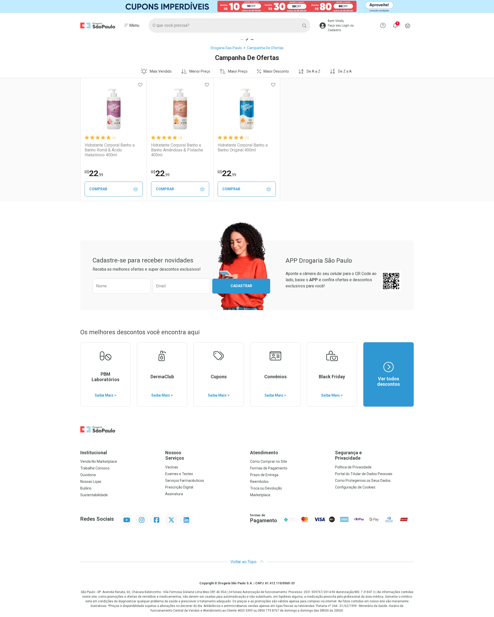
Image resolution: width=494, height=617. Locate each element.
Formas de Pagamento (268, 468)
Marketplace (260, 495)
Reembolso (259, 481)
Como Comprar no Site (268, 461)
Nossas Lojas (90, 481)
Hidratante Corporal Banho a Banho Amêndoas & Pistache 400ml (177, 150)
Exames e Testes (179, 474)
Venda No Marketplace (98, 461)
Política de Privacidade (353, 467)
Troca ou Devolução (266, 488)
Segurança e (348, 455)
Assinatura (174, 494)
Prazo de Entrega (264, 475)
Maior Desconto (276, 71)
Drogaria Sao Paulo (226, 48)
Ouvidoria (88, 475)
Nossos (174, 455)
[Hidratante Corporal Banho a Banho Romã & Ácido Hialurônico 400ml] (113, 109)
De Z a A (345, 71)
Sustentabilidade (94, 495)
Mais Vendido (161, 71)
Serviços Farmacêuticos (184, 480)
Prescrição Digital (179, 487)
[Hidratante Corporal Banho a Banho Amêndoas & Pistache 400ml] (180, 109)
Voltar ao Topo (244, 561)
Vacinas (171, 467)
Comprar (98, 189)
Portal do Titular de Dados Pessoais (363, 474)
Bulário (86, 488)
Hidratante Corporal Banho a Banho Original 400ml (243, 147)
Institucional (93, 452)
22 (94, 173)
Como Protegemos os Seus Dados (363, 480)
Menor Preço (199, 71)
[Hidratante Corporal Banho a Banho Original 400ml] (246, 109)
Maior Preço (238, 71)
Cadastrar (241, 286)
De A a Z (313, 71)
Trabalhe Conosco (95, 468)
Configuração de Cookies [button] (355, 487)
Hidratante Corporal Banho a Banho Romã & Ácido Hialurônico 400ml (110, 150)
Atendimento (264, 452)
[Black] (247, 6)
